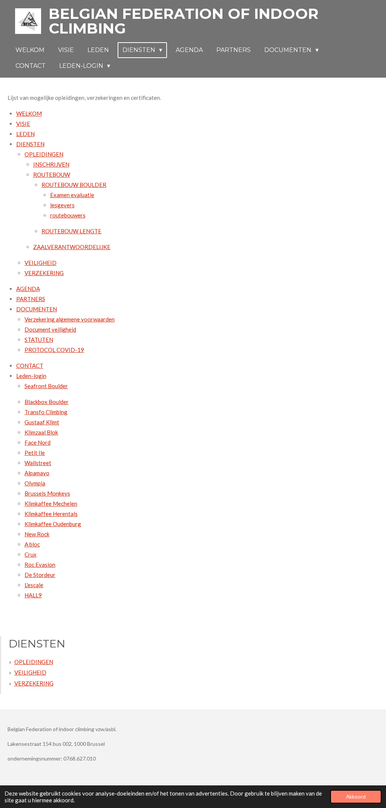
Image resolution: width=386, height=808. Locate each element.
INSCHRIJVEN (51, 164)
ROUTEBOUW (51, 174)
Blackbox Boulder (47, 401)
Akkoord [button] (356, 797)
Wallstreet (38, 462)
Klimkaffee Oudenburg (53, 523)
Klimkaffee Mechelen (51, 503)
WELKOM (29, 113)
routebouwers (68, 215)
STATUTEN (39, 339)
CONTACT (29, 365)
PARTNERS (30, 298)
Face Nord (38, 442)
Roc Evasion (40, 564)
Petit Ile (35, 452)
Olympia (35, 483)
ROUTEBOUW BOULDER (73, 184)
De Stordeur (40, 574)
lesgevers (62, 205)
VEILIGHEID (41, 262)
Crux (31, 554)
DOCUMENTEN (36, 309)
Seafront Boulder (46, 386)
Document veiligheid (50, 329)
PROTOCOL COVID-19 (54, 349)
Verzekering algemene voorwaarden (70, 319)
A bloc (32, 544)
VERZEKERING (44, 272)
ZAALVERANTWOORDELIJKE (71, 246)
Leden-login (31, 375)
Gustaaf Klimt (42, 422)
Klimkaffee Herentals (51, 513)
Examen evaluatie (72, 194)
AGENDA (28, 288)
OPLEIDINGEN (44, 154)
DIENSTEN (30, 144)
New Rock (37, 534)
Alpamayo (37, 473)
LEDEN (25, 133)
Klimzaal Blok (41, 432)
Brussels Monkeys (47, 493)
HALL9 (33, 595)
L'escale (34, 585)
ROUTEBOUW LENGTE (71, 231)
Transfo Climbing (46, 412)
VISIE (23, 123)
